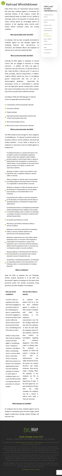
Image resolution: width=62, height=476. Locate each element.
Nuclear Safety (48, 44)
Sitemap (25, 469)
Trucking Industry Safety (48, 16)
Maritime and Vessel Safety (49, 21)
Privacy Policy (35, 469)
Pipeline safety (48, 25)
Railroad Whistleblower (48, 35)
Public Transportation (48, 49)
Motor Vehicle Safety (47, 40)
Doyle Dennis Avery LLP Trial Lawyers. (30, 442)
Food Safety (47, 53)
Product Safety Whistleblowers (48, 30)
